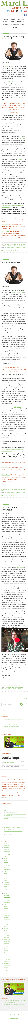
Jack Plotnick (20, 159)
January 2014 (6, 937)
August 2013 (6, 946)
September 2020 (7, 854)
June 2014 (6, 928)
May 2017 (5, 876)
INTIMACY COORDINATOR (18, 24)
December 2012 (7, 959)
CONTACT (14, 27)
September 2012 (7, 965)
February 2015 (6, 915)
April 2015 (5, 911)
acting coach (19, 247)
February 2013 (6, 957)
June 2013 (6, 950)
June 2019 (6, 862)
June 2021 (6, 843)
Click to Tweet (5, 224)
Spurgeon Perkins (7, 817)
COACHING (20, 19)
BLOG (12, 22)
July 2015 (5, 906)
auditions (3, 245)
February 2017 (6, 882)
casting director (15, 688)
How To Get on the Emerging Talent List (11, 724)
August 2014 (6, 924)
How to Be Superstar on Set (9, 829)
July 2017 (5, 873)
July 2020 (5, 858)
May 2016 (5, 889)
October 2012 (6, 963)
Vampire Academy (17, 685)
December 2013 (7, 939)
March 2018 (6, 867)
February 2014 (6, 935)
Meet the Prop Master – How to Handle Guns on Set (13, 719)
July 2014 (5, 926)
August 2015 (6, 904)
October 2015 (6, 900)
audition (18, 244)
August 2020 (6, 856)
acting (8, 244)
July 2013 (5, 948)
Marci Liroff (13, 5)
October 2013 (6, 943)
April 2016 (5, 891)
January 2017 (6, 884)
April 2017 (5, 878)
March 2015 (6, 913)
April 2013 (5, 954)
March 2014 (6, 933)
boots (6, 688)
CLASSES (5, 22)
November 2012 (7, 961)
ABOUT (13, 19)
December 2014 (7, 919)
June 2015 (6, 908)
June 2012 (6, 970)
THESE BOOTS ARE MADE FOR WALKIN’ (12, 508)
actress (14, 244)
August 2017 (6, 871)
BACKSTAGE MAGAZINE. (10, 762)
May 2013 (5, 952)
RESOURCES (5, 24)
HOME (6, 19)
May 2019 (5, 863)
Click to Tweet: (5, 475)
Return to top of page (14, 1014)
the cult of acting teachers (18, 292)
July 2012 (5, 968)
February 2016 (6, 895)
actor (11, 244)
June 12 (12, 66)
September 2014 (7, 922)
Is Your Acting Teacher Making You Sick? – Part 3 (12, 37)
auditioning (23, 244)
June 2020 (6, 860)
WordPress (12, 1018)
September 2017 (7, 869)
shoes (12, 685)
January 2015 (6, 917)
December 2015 (7, 897)
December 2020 (7, 849)
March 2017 (6, 880)
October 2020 (6, 852)
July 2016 (5, 886)
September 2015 (7, 902)
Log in (17, 1018)
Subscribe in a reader (5, 710)
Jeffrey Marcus (11, 82)
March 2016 (6, 893)
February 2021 (6, 845)
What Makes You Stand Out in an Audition (11, 726)
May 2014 (5, 930)
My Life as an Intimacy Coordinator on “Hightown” (13, 722)
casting (7, 245)
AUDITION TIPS (21, 22)
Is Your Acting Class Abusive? (12, 262)
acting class (12, 247)
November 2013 (7, 941)
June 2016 (6, 887)
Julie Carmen (23, 138)
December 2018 (7, 865)
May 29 (7, 66)
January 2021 (6, 847)
